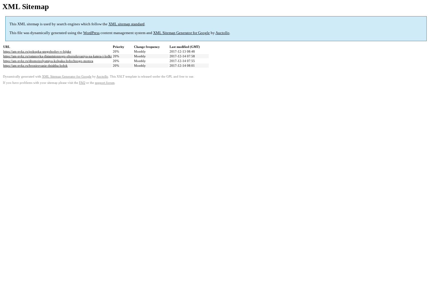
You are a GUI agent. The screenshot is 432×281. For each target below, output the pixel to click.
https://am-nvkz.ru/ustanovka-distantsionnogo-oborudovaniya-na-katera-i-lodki (57, 56)
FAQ (82, 82)
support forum (105, 82)
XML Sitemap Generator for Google (181, 33)
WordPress (91, 33)
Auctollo (222, 33)
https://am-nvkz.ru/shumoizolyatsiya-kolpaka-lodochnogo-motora (48, 61)
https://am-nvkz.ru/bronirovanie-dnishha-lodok (35, 65)
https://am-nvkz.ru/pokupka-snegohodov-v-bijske (37, 51)
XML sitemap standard (126, 24)
